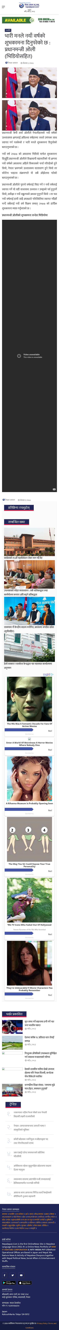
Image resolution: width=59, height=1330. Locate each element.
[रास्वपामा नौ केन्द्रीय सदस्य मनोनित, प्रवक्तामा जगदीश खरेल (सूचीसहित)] (29, 611)
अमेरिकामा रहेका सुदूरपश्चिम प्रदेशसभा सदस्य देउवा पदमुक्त (32, 1168)
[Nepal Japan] (29, 5)
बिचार (52, 1214)
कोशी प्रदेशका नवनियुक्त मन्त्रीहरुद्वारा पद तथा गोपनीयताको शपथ (31, 1141)
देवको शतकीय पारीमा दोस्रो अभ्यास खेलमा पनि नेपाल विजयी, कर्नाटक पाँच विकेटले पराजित (39, 1073)
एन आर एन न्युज (27, 1219)
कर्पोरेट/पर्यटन (50, 1216)
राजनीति (8, 30)
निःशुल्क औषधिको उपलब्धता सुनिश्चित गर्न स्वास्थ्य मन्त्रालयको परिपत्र (41, 1055)
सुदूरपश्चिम (12, 1225)
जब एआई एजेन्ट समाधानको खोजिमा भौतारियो (29, 1154)
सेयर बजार (37, 1225)
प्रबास (47, 1214)
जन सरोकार (20, 1214)
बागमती (51, 1222)
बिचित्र (39, 1222)
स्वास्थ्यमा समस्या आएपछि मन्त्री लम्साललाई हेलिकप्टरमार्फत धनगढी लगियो (32, 1181)
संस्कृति (32, 1228)
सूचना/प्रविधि (16, 1219)
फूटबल (23, 1225)
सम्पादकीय (24, 1222)
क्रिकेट (30, 1225)
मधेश (8, 1219)
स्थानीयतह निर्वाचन (8, 1228)
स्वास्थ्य (44, 1222)
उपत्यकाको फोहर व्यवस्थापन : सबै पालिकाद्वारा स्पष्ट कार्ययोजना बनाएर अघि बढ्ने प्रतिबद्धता (26, 593)
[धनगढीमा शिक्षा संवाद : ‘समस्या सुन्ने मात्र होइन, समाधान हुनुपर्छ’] (12, 1090)
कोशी (43, 1219)
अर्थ (26, 1214)
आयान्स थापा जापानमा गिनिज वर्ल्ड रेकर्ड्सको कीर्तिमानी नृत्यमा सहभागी (32, 1194)
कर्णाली (36, 1219)
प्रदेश (3, 1219)
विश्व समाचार (39, 1214)
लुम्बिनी (48, 1219)
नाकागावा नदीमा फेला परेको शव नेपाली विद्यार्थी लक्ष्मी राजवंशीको (30, 1114)
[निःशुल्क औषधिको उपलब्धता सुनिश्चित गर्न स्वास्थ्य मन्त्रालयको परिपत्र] (12, 1059)
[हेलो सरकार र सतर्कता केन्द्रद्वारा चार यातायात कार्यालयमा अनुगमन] (29, 647)
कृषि (18, 1225)
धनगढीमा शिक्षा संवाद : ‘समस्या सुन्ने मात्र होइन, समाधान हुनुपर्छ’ (40, 1087)
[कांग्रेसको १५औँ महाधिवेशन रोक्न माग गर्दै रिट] (29, 542)
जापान (31, 1214)
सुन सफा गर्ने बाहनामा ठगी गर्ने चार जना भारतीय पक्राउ (39, 1023)
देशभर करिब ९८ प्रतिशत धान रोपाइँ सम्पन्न (39, 1039)
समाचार (4, 1214)
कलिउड (41, 1216)
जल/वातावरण (7, 1216)
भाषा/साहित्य (6, 1222)
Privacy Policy (42, 1323)
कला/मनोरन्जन (32, 1216)
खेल (24, 1216)
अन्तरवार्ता (15, 1222)
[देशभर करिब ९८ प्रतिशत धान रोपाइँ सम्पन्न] (12, 1043)
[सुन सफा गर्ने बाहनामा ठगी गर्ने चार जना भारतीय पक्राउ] (12, 1027)
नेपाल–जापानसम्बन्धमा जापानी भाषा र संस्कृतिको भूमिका (29, 1128)
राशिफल (32, 1222)
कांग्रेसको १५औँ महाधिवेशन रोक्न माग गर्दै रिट (23, 558)
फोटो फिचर (17, 1216)
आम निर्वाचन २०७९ (22, 1228)
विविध (45, 1225)
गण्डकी (4, 1225)
